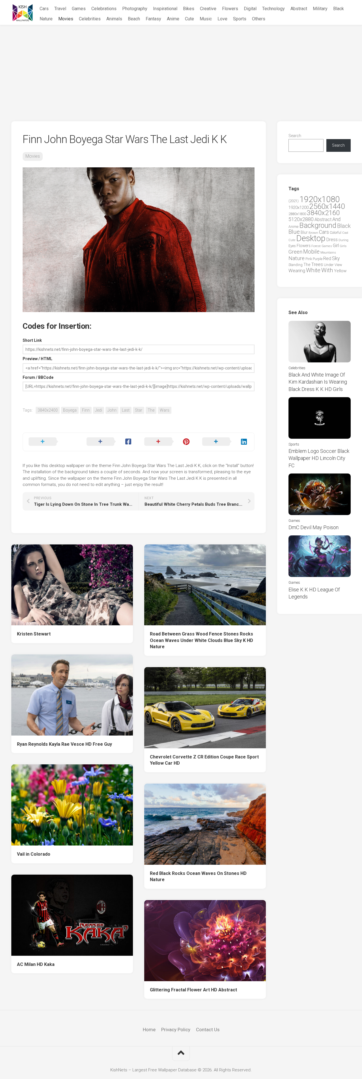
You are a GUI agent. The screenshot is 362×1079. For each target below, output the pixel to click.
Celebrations (104, 8)
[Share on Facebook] (110, 442)
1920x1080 (319, 199)
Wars (164, 410)
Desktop (311, 238)
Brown (313, 233)
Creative (208, 8)
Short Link (32, 340)
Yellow (340, 270)
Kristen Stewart (34, 634)
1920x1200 (298, 207)
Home (149, 1029)
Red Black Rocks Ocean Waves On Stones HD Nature (198, 877)
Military (320, 8)
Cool (345, 233)
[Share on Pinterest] (168, 442)
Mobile (311, 251)
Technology (273, 8)
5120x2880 (301, 219)
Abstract (298, 8)
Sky (336, 258)
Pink (308, 259)
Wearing (296, 270)
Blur (304, 232)
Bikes (188, 8)
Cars (44, 8)
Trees (317, 264)
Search (294, 135)
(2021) (293, 201)
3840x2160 (323, 213)
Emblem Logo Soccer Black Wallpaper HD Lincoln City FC (318, 458)
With (327, 270)
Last (126, 410)
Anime (173, 18)
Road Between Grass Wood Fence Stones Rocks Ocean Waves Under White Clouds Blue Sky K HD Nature (201, 640)
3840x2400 (48, 410)
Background (317, 225)
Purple (317, 259)
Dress (332, 239)
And (336, 219)
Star (138, 410)
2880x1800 (297, 214)
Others (258, 18)
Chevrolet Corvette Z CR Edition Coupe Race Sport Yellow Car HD (204, 760)
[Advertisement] (181, 67)
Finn (86, 410)
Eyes (292, 246)
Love (222, 18)
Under (329, 265)
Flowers (230, 8)
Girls (343, 246)
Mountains (328, 252)
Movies (65, 18)
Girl (336, 245)
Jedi (98, 410)
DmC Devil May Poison (313, 527)
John (112, 410)
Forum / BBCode (38, 377)
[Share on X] (52, 442)
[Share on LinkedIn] (226, 442)
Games (79, 8)
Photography (134, 8)
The (151, 410)
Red (327, 258)
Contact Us (207, 1029)
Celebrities (90, 18)
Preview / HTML (37, 358)
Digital (250, 8)
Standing (295, 265)
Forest (316, 246)
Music (206, 18)
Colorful (335, 233)
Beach (134, 18)
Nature (46, 18)
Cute (189, 18)
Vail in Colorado (33, 854)
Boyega (70, 410)
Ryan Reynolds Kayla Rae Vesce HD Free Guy (64, 744)
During (343, 240)
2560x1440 (327, 206)
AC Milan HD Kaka (36, 964)
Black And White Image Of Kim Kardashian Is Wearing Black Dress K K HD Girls (317, 382)
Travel (60, 8)
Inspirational (165, 8)
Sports (239, 18)
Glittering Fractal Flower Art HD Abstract (193, 989)
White (313, 270)
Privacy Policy (175, 1029)
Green (295, 251)
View (338, 265)
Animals (114, 18)
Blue (294, 231)
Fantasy (153, 18)
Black (338, 8)
